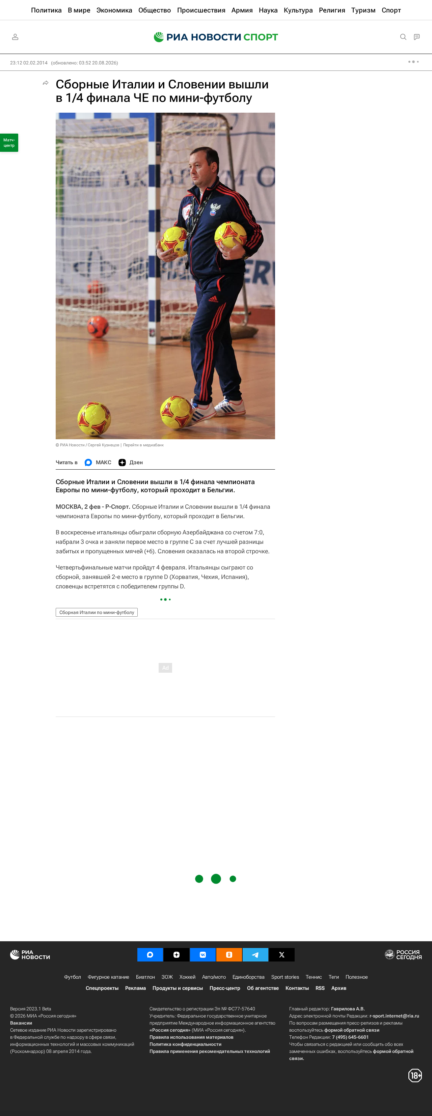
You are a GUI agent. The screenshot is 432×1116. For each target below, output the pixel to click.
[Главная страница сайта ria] (193, 37)
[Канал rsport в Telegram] (255, 954)
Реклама (135, 988)
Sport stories (285, 977)
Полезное (357, 977)
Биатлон (145, 977)
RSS (320, 988)
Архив (338, 988)
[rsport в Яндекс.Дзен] (176, 954)
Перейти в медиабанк (143, 445)
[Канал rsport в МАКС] (150, 954)
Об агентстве (263, 988)
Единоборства (249, 977)
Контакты (297, 988)
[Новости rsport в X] (282, 954)
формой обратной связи (351, 1030)
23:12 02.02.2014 (29, 62)
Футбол (72, 977)
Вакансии (21, 1023)
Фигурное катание (108, 977)
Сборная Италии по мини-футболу (96, 612)
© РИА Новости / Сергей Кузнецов (87, 445)
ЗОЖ (167, 977)
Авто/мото (214, 977)
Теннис (314, 977)
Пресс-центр (225, 988)
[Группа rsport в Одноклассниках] (229, 954)
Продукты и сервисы (178, 988)
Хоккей (187, 977)
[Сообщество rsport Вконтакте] (203, 954)
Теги (334, 977)
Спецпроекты (102, 988)
